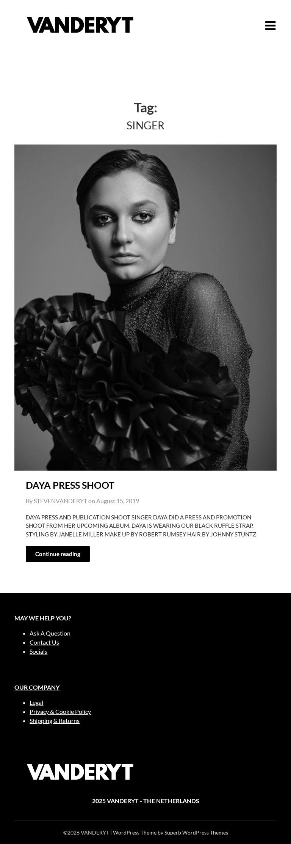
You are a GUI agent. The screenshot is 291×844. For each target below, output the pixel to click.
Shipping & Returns (55, 720)
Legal (36, 702)
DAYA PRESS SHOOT (70, 485)
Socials (38, 651)
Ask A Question (50, 633)
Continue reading (57, 553)
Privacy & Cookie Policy (60, 711)
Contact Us (44, 642)
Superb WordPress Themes (196, 832)
